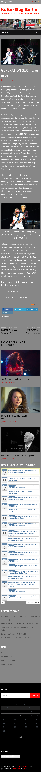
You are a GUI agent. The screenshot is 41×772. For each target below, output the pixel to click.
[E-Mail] (38, 2)
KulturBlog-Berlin (19, 9)
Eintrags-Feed (6, 656)
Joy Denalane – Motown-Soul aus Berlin (17, 379)
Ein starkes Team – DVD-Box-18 (13, 634)
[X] (35, 2)
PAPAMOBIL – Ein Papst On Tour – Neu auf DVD (19, 623)
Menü (7, 32)
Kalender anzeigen (32, 602)
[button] (3, 602)
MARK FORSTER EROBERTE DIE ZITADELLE (18, 638)
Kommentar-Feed (8, 660)
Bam (25, 769)
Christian (8, 80)
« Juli (20, 737)
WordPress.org (7, 664)
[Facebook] (30, 2)
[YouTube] (32, 2)
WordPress (16, 769)
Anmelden (5, 653)
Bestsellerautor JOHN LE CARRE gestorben (19, 455)
